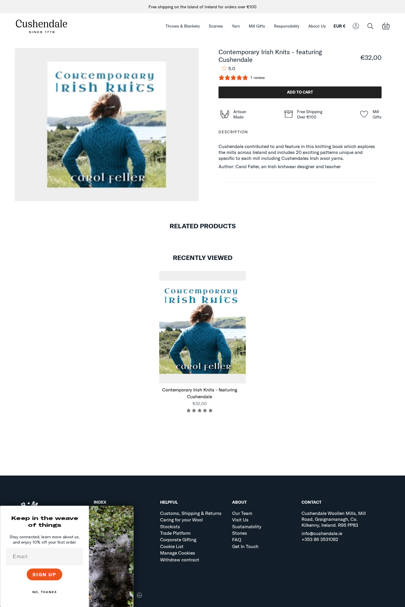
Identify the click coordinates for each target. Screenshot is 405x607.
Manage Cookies (177, 553)
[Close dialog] (126, 512)
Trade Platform (175, 533)
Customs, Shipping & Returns (190, 513)
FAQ (236, 539)
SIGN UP (45, 574)
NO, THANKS (44, 592)
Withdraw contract (179, 560)
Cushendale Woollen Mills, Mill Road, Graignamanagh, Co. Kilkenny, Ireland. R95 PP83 (334, 519)
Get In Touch (245, 546)
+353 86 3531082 (320, 539)
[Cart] (385, 26)
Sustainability (247, 526)
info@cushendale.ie (322, 533)
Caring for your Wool (181, 520)
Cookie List (172, 546)
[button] (182, 26)
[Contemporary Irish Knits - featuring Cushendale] (202, 327)
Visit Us (240, 520)
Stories (239, 533)
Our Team (242, 513)
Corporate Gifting (178, 539)
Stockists (170, 526)
